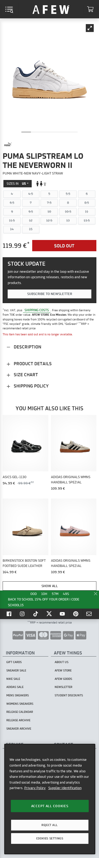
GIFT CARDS (14, 662)
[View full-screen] (90, 28)
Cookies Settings (49, 838)
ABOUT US (61, 662)
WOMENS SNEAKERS (19, 704)
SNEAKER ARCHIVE (18, 728)
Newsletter (63, 687)
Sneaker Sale (16, 670)
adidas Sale (14, 687)
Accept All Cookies (49, 806)
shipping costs (37, 310)
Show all (49, 586)
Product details (32, 363)
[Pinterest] (76, 613)
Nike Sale (13, 679)
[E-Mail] (89, 613)
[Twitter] (49, 613)
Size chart (25, 374)
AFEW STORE (50, 9)
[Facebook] (9, 613)
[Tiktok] (36, 613)
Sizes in (16, 183)
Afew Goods (63, 679)
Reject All (49, 825)
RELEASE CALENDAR (19, 712)
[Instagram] (23, 613)
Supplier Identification (65, 788)
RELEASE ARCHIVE (18, 720)
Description (27, 346)
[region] (49, 799)
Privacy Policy (35, 788)
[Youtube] (62, 613)
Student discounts (69, 695)
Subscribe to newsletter (49, 294)
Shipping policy (31, 386)
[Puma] (8, 144)
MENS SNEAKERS (17, 695)
